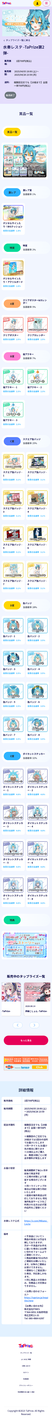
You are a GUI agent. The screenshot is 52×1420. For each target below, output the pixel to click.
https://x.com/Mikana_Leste (36, 1222)
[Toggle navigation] (46, 3)
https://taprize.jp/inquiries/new (36, 1299)
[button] (17, 1025)
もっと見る (26, 1040)
